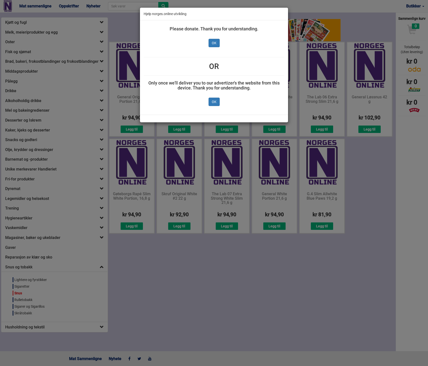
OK (214, 43)
